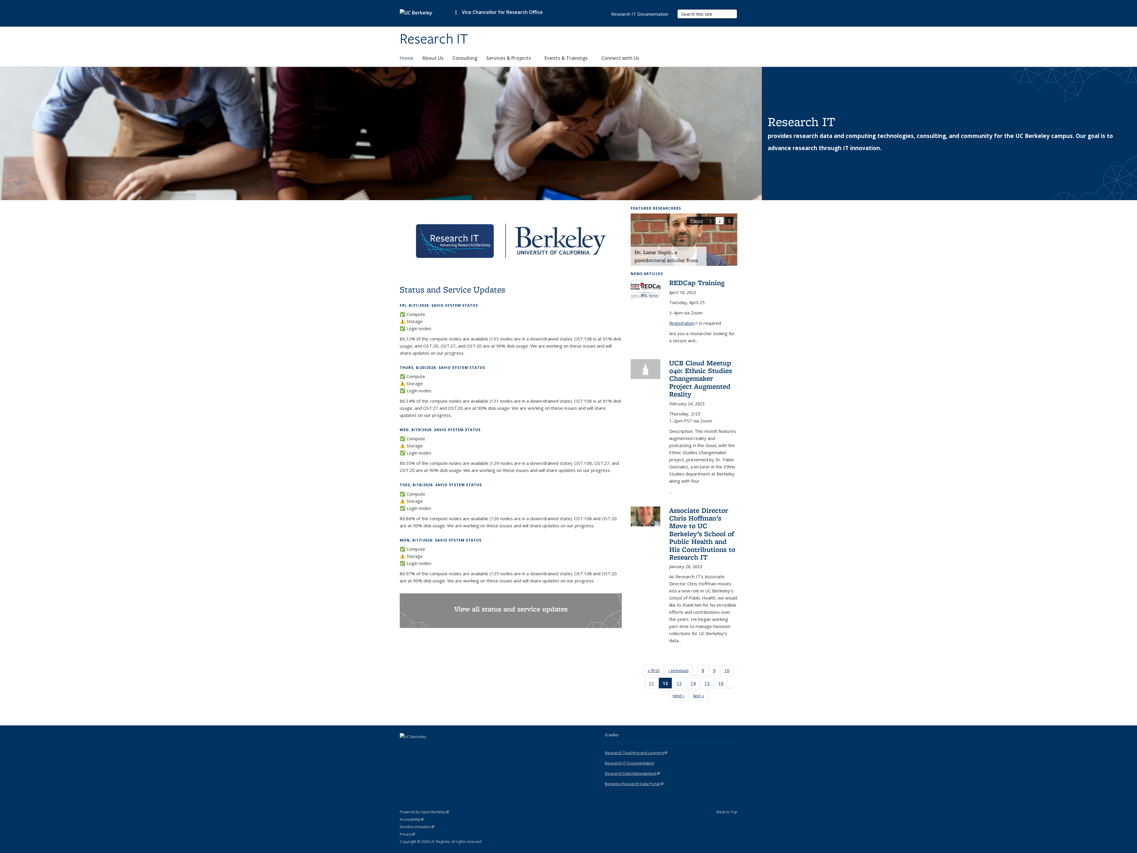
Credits (612, 735)
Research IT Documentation (639, 14)
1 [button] (710, 220)
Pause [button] (696, 221)
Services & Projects (509, 58)
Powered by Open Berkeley (424, 812)
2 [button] (720, 220)
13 (681, 684)
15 (709, 684)
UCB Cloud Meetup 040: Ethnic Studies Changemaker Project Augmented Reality (700, 378)
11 (653, 684)
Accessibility (412, 819)
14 (695, 684)
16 (723, 684)
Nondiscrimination (417, 826)
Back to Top (727, 812)
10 (728, 671)
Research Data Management (632, 773)
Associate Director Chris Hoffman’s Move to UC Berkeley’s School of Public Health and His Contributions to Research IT (702, 534)
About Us (433, 58)
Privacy (407, 834)
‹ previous (680, 671)
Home (406, 58)
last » (700, 697)
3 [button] (729, 220)
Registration (683, 323)
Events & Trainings (567, 58)
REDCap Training (697, 282)
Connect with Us (620, 58)
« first (656, 671)
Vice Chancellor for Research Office (502, 12)
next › (680, 697)
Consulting (464, 58)
